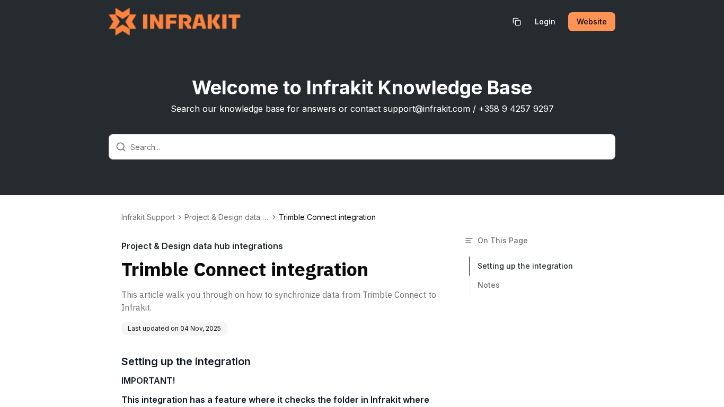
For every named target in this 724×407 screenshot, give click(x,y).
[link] (327, 217)
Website (592, 21)
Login (545, 21)
